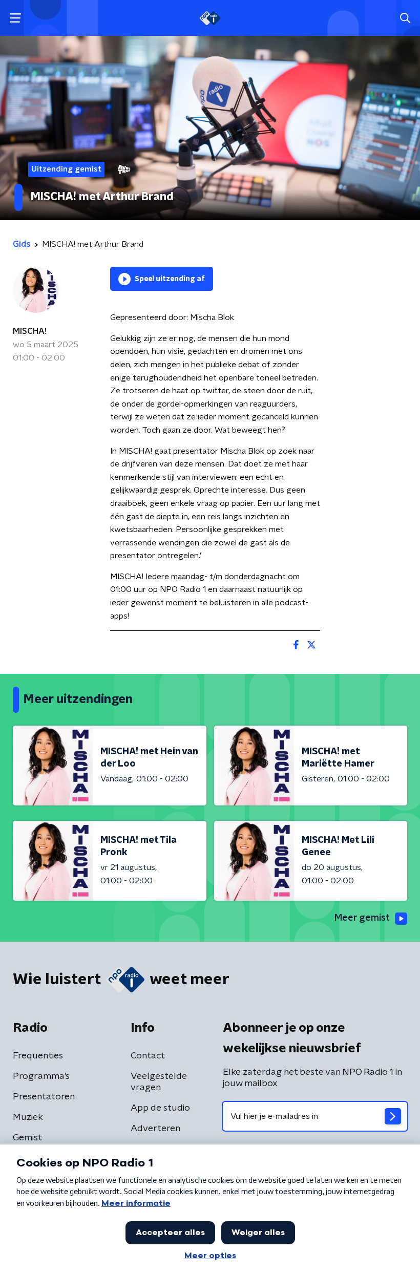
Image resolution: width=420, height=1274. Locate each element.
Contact (148, 1055)
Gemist (27, 1137)
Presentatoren (44, 1096)
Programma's (41, 1076)
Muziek (28, 1117)
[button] (15, 18)
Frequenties (38, 1055)
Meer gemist (362, 918)
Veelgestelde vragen (159, 1082)
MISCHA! (30, 331)
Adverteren (155, 1128)
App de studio (160, 1108)
